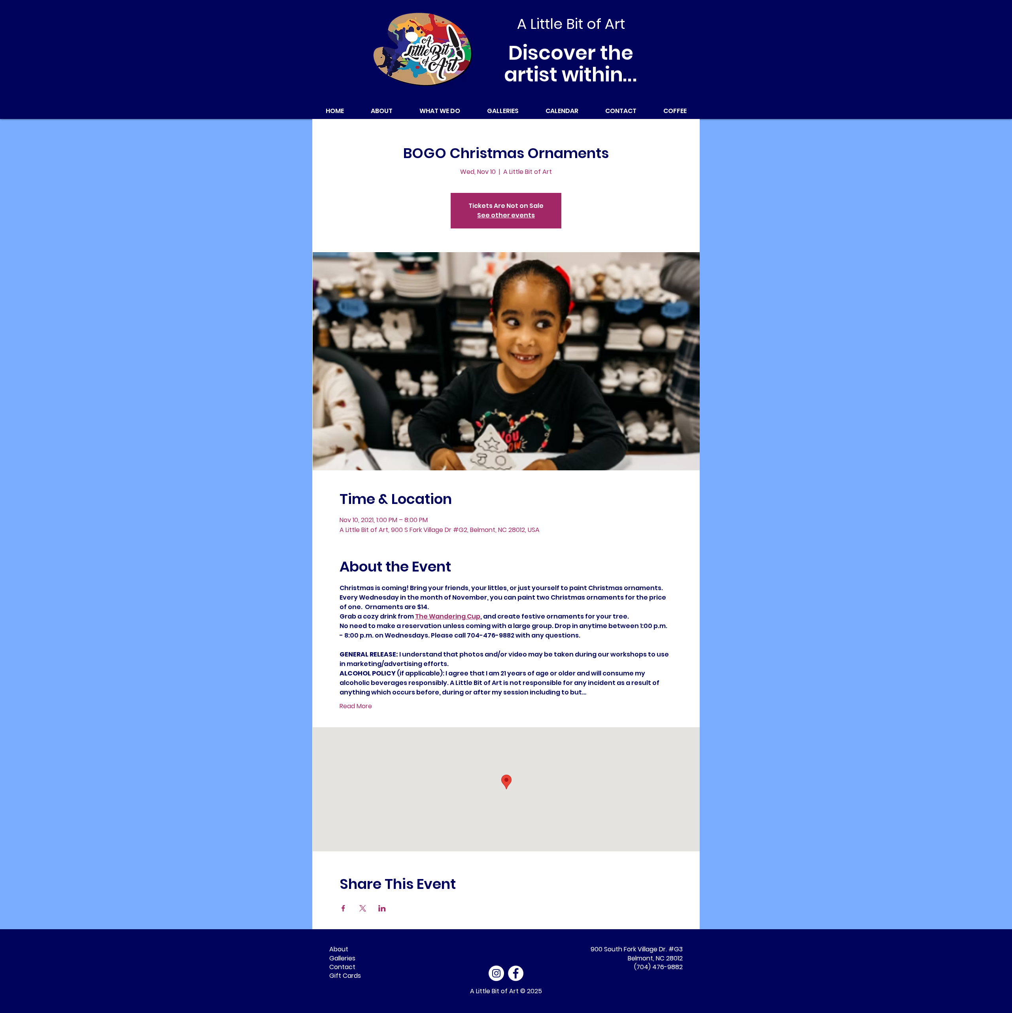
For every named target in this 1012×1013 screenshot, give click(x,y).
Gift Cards (345, 975)
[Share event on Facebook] (343, 908)
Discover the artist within (571, 64)
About (338, 949)
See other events (506, 215)
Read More (356, 706)
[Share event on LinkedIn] (382, 908)
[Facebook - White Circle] (515, 973)
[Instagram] (496, 973)
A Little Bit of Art (494, 991)
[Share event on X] (362, 908)
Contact (342, 966)
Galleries (342, 958)
